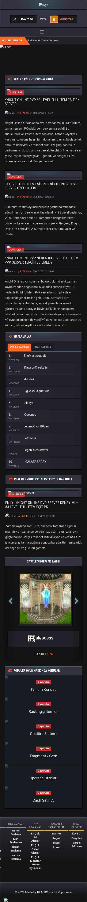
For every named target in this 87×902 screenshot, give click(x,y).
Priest (56, 847)
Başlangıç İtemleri (43, 711)
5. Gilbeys (21, 403)
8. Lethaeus (22, 438)
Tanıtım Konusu (43, 689)
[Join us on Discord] (6, 900)
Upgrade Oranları (43, 778)
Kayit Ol (76, 833)
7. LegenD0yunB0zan (29, 426)
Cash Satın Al (43, 800)
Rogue (56, 838)
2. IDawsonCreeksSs (28, 367)
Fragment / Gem (43, 756)
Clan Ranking (42, 347)
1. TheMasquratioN (27, 355)
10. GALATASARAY (27, 461)
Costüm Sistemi (43, 733)
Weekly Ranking (19, 347)
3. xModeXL (22, 379)
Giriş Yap (76, 838)
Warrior (56, 833)
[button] (10, 613)
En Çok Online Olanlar (35, 849)
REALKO (43, 892)
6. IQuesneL (22, 414)
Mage (56, 842)
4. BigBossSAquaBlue (29, 391)
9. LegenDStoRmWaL (29, 450)
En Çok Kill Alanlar (35, 837)
